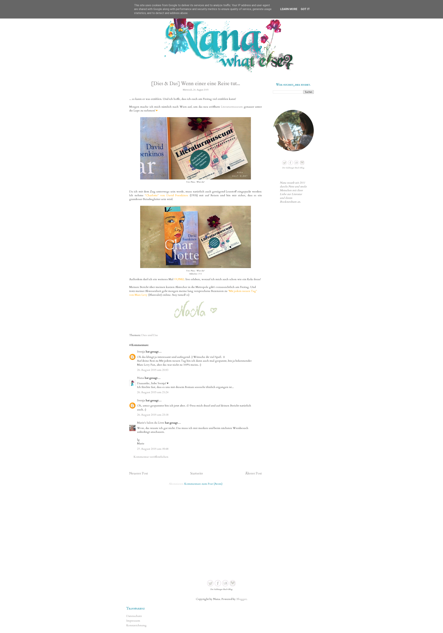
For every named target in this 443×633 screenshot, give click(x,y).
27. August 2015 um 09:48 (152, 449)
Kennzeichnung (136, 625)
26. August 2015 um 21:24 (152, 392)
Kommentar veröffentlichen (151, 457)
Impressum (133, 621)
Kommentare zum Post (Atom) (203, 484)
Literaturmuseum (232, 107)
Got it (305, 9)
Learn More (288, 9)
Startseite (196, 473)
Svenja (141, 352)
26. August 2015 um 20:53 (152, 370)
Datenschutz (134, 616)
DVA (199, 274)
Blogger (241, 599)
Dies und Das (149, 335)
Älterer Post (253, 473)
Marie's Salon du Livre (150, 423)
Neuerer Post (138, 473)
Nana (140, 378)
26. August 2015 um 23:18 (152, 415)
